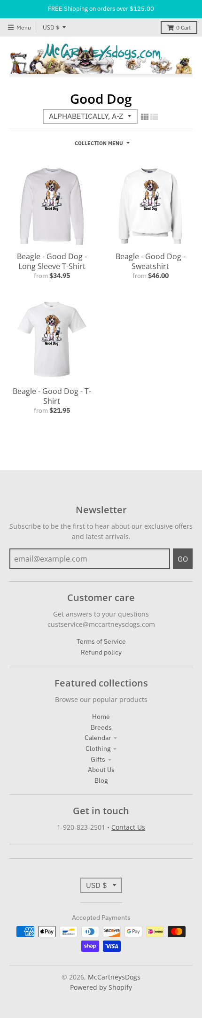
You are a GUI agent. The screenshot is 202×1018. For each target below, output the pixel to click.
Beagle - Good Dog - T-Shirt (52, 396)
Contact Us (128, 827)
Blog (101, 780)
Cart (183, 27)
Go (183, 558)
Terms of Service (101, 641)
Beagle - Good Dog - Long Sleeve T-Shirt (52, 261)
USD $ (51, 27)
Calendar (98, 737)
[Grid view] (144, 117)
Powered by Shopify (101, 987)
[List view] (154, 117)
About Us (101, 769)
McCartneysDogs (114, 976)
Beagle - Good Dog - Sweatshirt (151, 261)
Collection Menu (99, 143)
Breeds (101, 727)
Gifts (98, 759)
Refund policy (101, 652)
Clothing (97, 748)
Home (101, 716)
